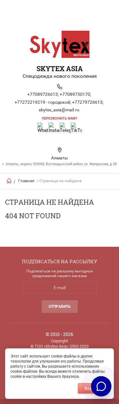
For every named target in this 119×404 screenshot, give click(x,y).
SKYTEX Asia (59, 68)
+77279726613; (87, 102)
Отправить (60, 306)
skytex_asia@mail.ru (59, 109)
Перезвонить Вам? (59, 118)
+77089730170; (75, 94)
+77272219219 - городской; (43, 102)
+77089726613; (43, 94)
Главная (26, 180)
